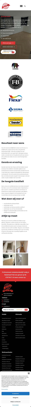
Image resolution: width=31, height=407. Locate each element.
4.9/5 (13, 52)
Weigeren (15, 397)
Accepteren (15, 393)
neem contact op (20, 277)
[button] (28, 373)
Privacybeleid (15, 405)
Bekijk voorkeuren (16, 401)
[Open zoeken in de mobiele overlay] (25, 6)
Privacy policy (5, 389)
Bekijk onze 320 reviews (8, 51)
